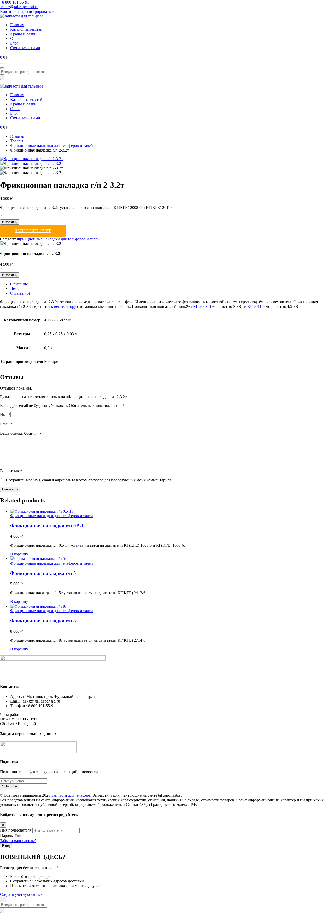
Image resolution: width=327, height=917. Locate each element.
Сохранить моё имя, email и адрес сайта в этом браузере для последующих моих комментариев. (89, 480)
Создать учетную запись (21, 894)
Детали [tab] (16, 288)
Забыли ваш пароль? (18, 840)
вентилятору (65, 306)
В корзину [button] (19, 554)
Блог (14, 43)
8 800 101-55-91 (15, 2)
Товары (16, 141)
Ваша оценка (11, 433)
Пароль (6, 835)
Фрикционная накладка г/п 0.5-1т (48, 525)
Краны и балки (23, 34)
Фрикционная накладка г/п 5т (44, 573)
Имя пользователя (15, 830)
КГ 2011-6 (256, 306)
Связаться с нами (25, 48)
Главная (17, 25)
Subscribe (9, 786)
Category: (8, 239)
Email (6, 424)
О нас (15, 38)
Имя (5, 414)
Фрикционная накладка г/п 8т (44, 620)
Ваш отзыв (11, 471)
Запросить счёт (33, 231)
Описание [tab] (19, 284)
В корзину (9, 222)
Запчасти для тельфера (71, 795)
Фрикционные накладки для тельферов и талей (51, 145)
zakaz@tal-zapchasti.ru (19, 7)
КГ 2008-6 (202, 306)
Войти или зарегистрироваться (27, 11)
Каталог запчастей (26, 29)
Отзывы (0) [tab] (20, 293)
